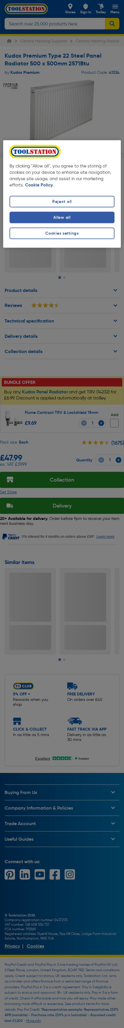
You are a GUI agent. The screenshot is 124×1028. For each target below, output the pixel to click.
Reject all (62, 201)
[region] (62, 194)
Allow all (61, 217)
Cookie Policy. (39, 185)
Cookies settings (62, 233)
